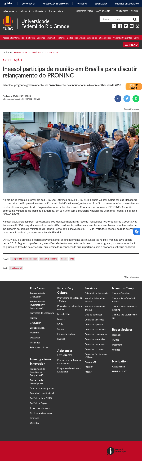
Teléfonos (60, 37)
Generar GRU (91, 362)
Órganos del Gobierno (127, 4)
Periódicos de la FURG (41, 398)
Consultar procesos (94, 349)
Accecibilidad (118, 366)
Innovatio (34, 418)
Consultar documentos (96, 334)
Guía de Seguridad (93, 314)
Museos (61, 319)
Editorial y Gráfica (66, 334)
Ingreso (33, 317)
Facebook (116, 334)
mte (72, 258)
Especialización (37, 327)
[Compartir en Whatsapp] (135, 98)
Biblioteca (30, 37)
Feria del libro (63, 314)
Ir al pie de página (57, 11)
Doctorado (35, 337)
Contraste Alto (84, 11)
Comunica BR (28, 4)
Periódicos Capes (38, 403)
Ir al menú (25, 11)
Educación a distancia (40, 347)
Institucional (16, 268)
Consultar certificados (95, 329)
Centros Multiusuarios (41, 413)
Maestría (34, 332)
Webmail (51, 37)
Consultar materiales (95, 339)
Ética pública (105, 37)
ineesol (64, 258)
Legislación (101, 4)
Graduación (35, 322)
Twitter (115, 339)
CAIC (60, 324)
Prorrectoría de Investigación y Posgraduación (37, 304)
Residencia (35, 342)
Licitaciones (72, 37)
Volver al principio (131, 277)
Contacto (138, 37)
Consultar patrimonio (95, 344)
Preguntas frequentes (122, 37)
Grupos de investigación (42, 388)
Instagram (117, 344)
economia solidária (48, 258)
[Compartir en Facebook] (117, 98)
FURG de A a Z (119, 371)
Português (122, 11)
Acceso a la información (56, 4)
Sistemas (41, 37)
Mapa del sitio (103, 11)
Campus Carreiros (121, 293)
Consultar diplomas (94, 324)
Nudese (61, 338)
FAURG (88, 372)
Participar (82, 4)
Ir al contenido (10, 11)
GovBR (8, 3)
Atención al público (88, 37)
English (135, 11)
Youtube (116, 349)
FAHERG (89, 367)
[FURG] (10, 17)
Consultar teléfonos (94, 319)
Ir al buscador (39, 11)
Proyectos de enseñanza (42, 312)
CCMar (60, 329)
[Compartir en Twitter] (126, 98)
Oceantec (34, 423)
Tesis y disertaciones (40, 408)
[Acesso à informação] (117, 451)
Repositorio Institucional (42, 393)
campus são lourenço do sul (24, 258)
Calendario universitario (96, 293)
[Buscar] (134, 19)
